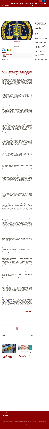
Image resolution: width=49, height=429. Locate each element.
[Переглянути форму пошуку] (46, 1)
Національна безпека (14, 3)
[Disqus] (17, 376)
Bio (3, 52)
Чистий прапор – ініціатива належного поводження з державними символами (8, 356)
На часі (15, 41)
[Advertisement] (24, 12)
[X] (7, 50)
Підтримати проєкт (5, 416)
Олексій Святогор (17, 46)
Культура (34, 5)
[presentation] (9, 348)
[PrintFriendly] (6, 50)
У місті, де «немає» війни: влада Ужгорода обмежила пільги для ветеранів (40, 24)
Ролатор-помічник (38, 41)
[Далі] (30, 352)
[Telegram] (44, 1)
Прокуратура (18, 41)
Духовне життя (36, 3)
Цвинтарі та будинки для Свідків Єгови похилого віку (25, 356)
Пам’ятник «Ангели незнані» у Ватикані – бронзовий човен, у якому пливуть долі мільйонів (41, 46)
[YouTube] (41, 1)
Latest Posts (7, 52)
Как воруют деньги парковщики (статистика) (8, 336)
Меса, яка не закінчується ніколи (40, 51)
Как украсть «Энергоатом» (28, 336)
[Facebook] (39, 1)
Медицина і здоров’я (29, 3)
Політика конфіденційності (6, 412)
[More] (10, 50)
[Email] (37, 1)
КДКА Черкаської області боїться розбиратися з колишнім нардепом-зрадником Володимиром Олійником (41, 58)
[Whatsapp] (9, 50)
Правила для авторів (5, 415)
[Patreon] (43, 1)
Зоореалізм (23, 5)
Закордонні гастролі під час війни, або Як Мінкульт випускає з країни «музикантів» (41, 35)
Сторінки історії (28, 5)
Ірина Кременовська (22, 357)
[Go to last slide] (3, 352)
